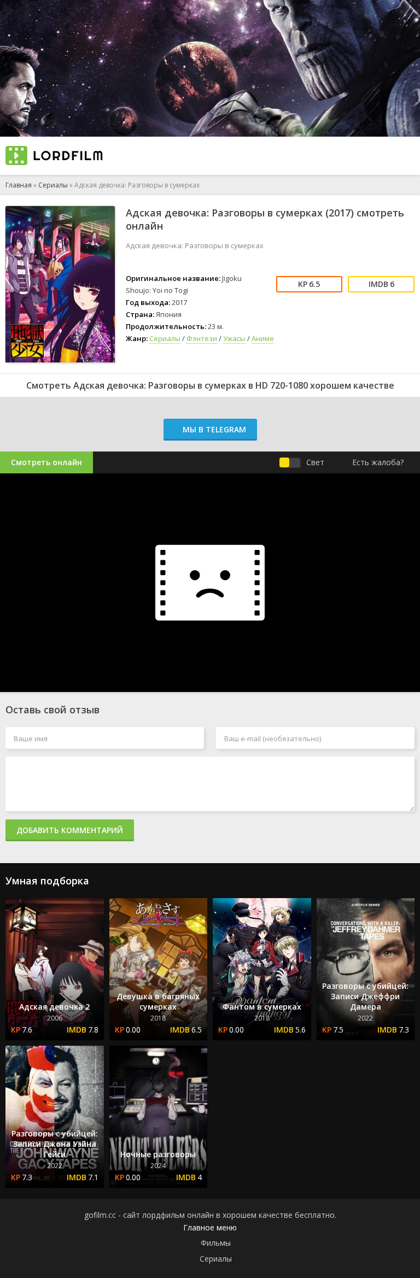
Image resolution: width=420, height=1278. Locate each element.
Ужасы (234, 338)
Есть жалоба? (378, 462)
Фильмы (216, 1243)
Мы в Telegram (213, 429)
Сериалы (53, 185)
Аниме (263, 338)
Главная (18, 185)
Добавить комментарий (69, 830)
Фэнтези (201, 338)
